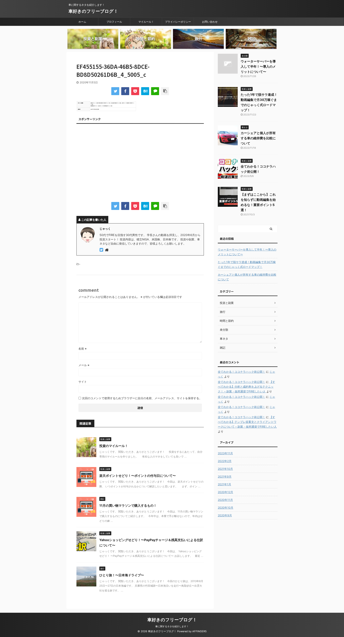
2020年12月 (225, 492)
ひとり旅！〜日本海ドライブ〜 (121, 575)
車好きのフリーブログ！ (93, 11)
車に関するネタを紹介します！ (172, 626)
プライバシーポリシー (178, 21)
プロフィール (114, 21)
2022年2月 (225, 461)
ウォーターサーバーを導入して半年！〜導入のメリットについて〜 (258, 66)
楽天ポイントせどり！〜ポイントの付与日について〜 (137, 476)
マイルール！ (146, 21)
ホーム (82, 21)
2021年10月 (225, 468)
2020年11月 (225, 499)
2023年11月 (225, 453)
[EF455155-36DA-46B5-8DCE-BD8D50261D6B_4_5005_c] (145, 91)
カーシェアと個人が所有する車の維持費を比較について (258, 138)
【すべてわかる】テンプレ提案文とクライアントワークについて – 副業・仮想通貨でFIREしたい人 (247, 421)
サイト (82, 381)
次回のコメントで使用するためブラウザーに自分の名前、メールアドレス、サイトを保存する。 (142, 398)
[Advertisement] (140, 164)
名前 (82, 348)
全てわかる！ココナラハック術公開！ (241, 371)
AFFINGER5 (199, 631)
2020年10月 (225, 507)
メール (83, 365)
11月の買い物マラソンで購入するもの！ (128, 505)
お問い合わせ (210, 21)
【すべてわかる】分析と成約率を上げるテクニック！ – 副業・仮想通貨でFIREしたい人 (246, 386)
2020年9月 (225, 515)
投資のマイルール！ (113, 446)
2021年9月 (225, 476)
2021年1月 (224, 484)
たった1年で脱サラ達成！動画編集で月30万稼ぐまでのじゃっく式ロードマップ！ (247, 264)
